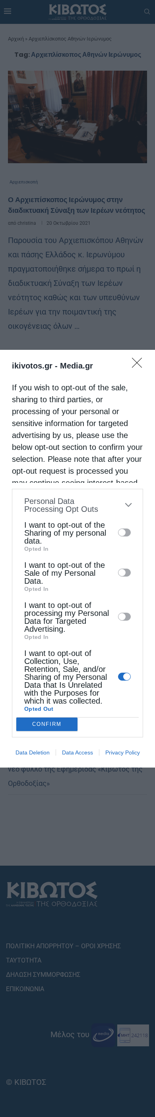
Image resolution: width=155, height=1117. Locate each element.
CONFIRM (47, 724)
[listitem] (77, 505)
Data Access (77, 752)
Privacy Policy (122, 752)
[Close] (139, 365)
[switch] (124, 532)
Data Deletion (32, 752)
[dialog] (77, 559)
